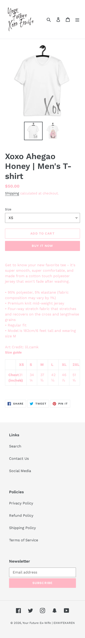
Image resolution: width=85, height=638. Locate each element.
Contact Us (19, 458)
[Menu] (77, 19)
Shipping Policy (22, 528)
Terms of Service (23, 540)
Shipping (12, 193)
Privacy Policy (21, 503)
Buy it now (42, 246)
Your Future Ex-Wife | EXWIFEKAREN (48, 623)
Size (8, 209)
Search (15, 446)
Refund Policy (21, 515)
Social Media (20, 471)
